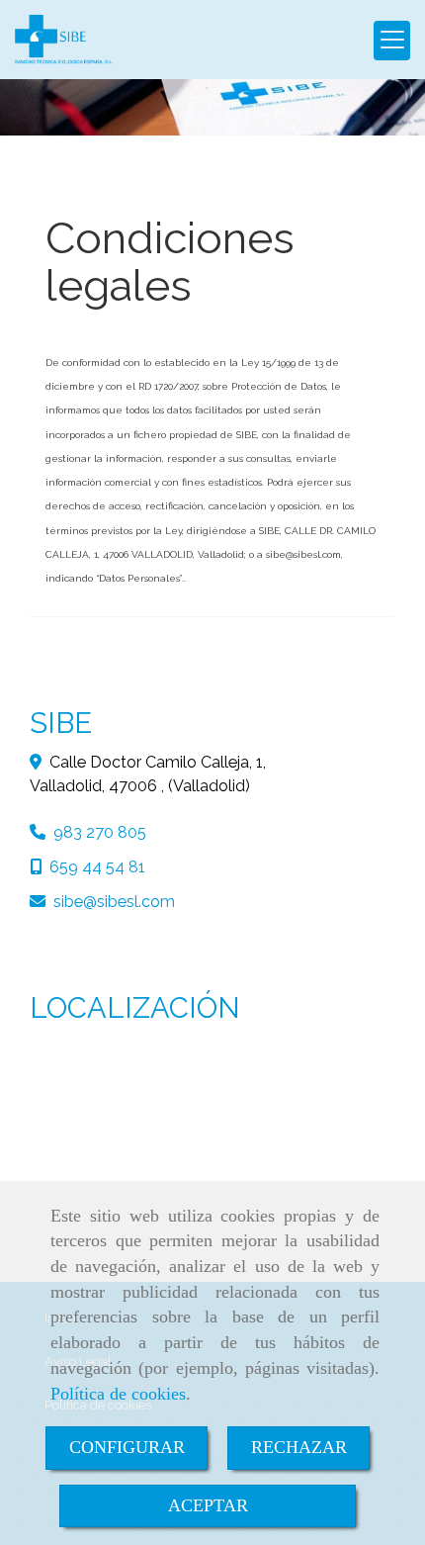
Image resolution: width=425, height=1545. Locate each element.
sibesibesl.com (114, 901)
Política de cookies (118, 1394)
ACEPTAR (208, 1505)
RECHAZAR (299, 1447)
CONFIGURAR (127, 1447)
